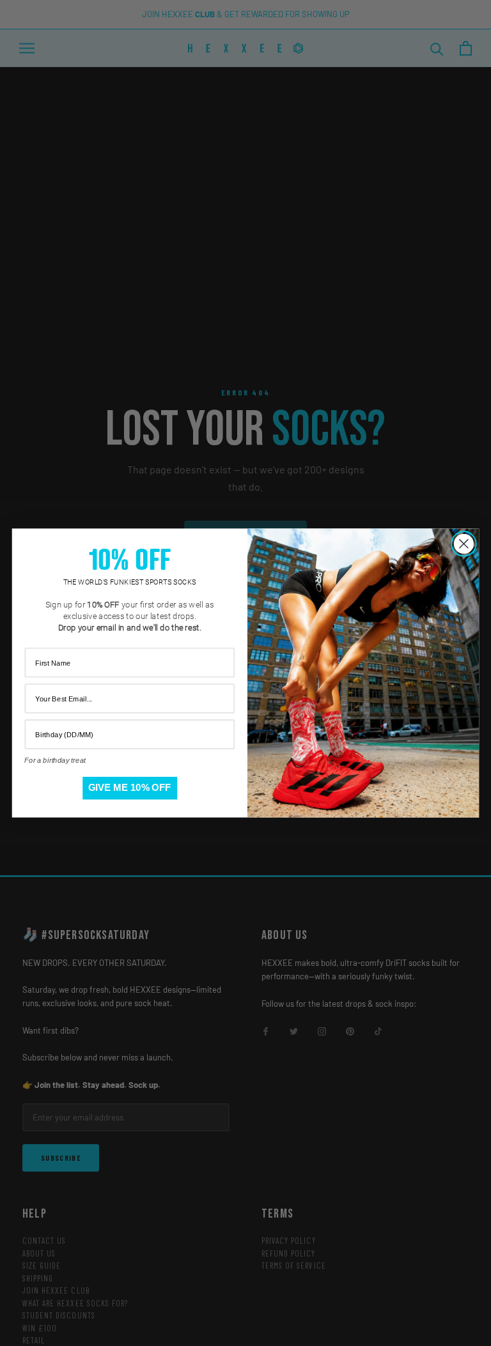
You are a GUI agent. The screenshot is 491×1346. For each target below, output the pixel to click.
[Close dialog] (463, 543)
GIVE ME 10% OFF (129, 788)
